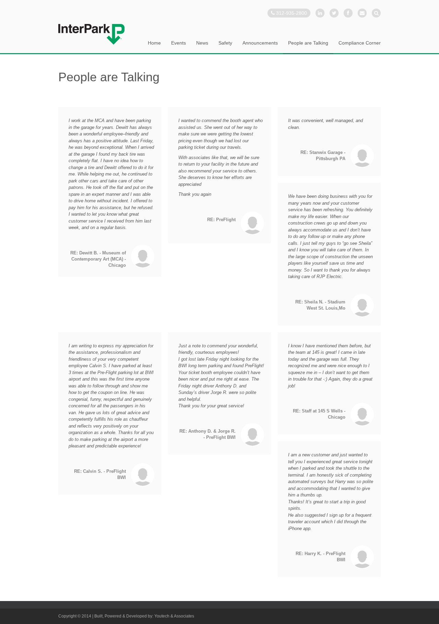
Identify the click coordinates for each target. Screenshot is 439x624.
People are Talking (308, 43)
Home (154, 43)
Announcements (260, 43)
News (202, 43)
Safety (225, 43)
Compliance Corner (360, 43)
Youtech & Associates (174, 616)
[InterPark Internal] (91, 34)
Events (178, 43)
